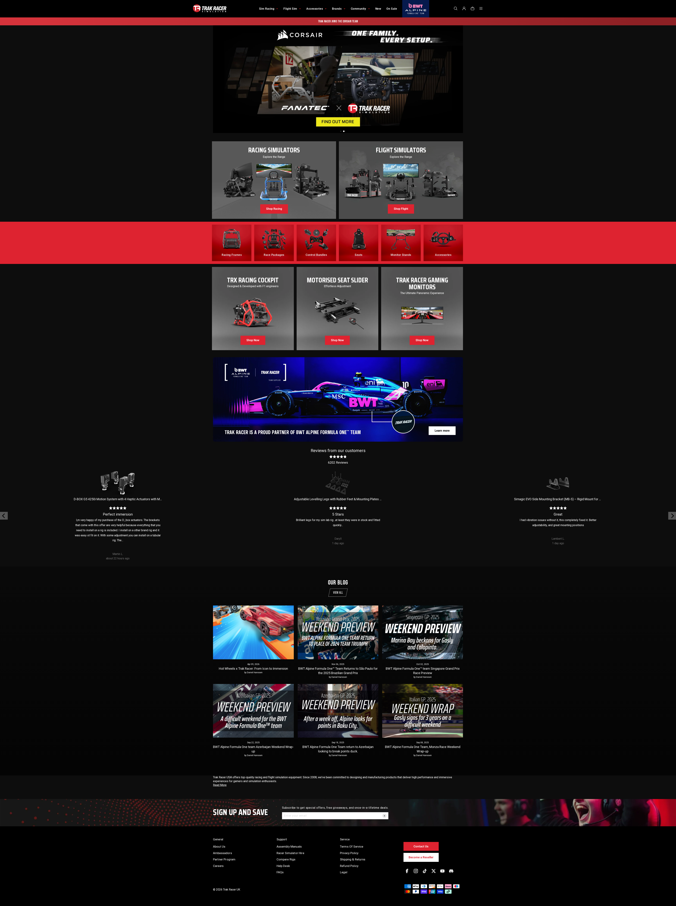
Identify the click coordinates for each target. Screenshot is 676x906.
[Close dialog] (403, 413)
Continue (372, 471)
